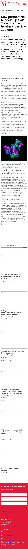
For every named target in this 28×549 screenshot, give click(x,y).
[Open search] (18, 3)
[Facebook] (7, 532)
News (18, 10)
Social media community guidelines (9, 544)
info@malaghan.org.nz (10, 521)
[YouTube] (7, 542)
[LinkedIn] (7, 539)
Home (2, 10)
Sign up (3, 511)
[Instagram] (7, 535)
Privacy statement (20, 542)
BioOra (3, 84)
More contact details (6, 524)
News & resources (10, 10)
